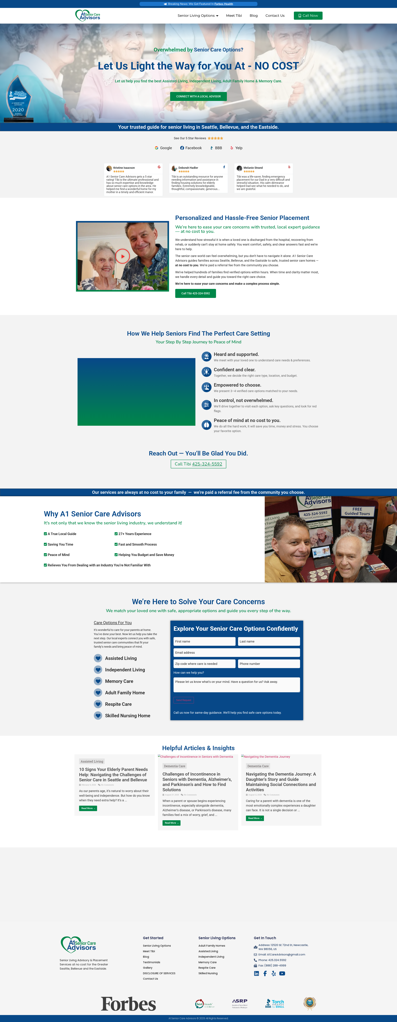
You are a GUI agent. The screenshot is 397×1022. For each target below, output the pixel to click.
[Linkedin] (256, 973)
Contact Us (275, 15)
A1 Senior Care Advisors (182, 1018)
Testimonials (151, 962)
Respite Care (207, 968)
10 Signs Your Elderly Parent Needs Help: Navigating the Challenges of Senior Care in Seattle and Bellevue (113, 774)
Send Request (183, 700)
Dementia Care (174, 766)
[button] (122, 256)
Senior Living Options (196, 15)
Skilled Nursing (208, 973)
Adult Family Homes (211, 946)
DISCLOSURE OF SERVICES (159, 973)
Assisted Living (92, 761)
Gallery (147, 968)
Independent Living (211, 957)
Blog (254, 15)
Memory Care (207, 962)
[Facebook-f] (265, 973)
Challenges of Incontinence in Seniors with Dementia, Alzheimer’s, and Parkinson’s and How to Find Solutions (197, 782)
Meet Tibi (234, 15)
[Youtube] (282, 973)
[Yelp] (273, 973)
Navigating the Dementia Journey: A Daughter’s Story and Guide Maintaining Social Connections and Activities (281, 782)
